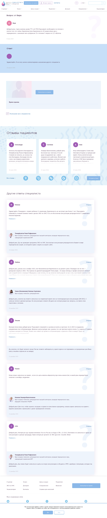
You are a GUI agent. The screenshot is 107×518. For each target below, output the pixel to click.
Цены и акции (34, 8)
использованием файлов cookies (70, 508)
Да (48, 512)
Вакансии (59, 485)
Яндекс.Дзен (49, 504)
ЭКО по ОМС (10, 485)
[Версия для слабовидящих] (76, 3)
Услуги (19, 8)
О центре (4, 8)
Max (86, 504)
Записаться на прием (44, 92)
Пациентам (52, 8)
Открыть (88, 205)
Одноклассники (30, 504)
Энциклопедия (100, 8)
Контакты (26, 489)
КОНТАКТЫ (57, 3)
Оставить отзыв (93, 178)
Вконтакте (9, 504)
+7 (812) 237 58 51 (17, 2)
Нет (59, 512)
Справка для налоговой (46, 489)
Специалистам (82, 8)
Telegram (67, 504)
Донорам (67, 8)
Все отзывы (10, 178)
